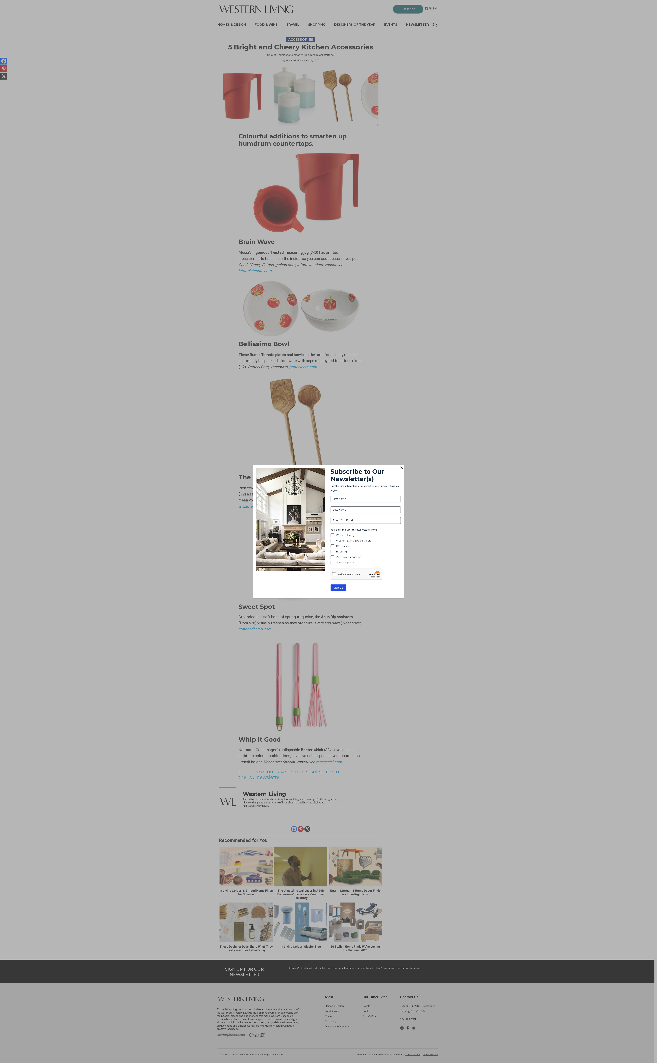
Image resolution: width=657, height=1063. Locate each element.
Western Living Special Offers (353, 540)
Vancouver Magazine (348, 557)
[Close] (402, 468)
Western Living (345, 535)
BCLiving (341, 551)
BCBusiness (343, 546)
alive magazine (345, 562)
